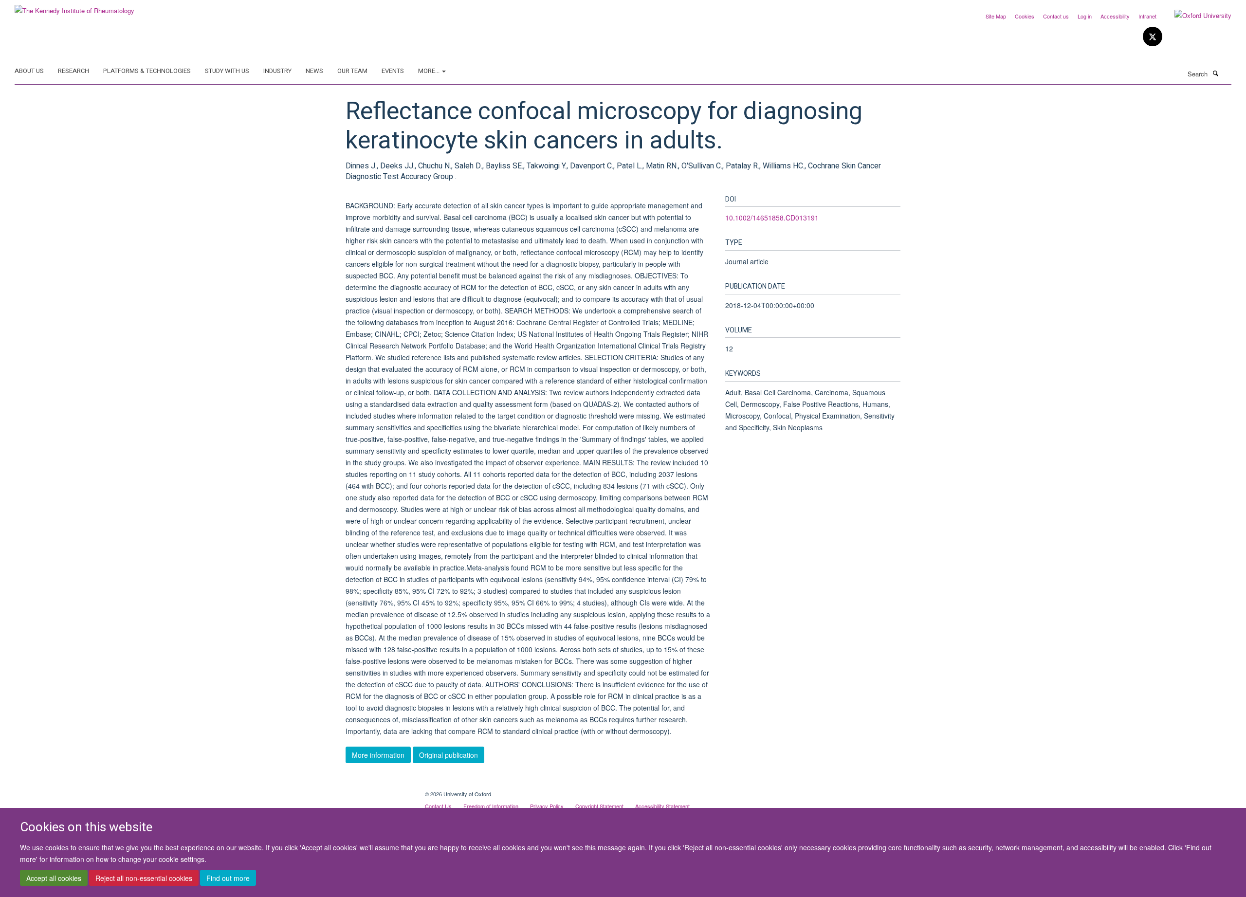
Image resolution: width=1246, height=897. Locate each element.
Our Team (352, 70)
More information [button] (378, 755)
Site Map (996, 16)
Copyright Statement (599, 806)
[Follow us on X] (1152, 36)
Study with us (227, 70)
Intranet (1147, 16)
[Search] (1215, 73)
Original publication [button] (448, 755)
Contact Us (438, 806)
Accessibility (1115, 16)
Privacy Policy (547, 806)
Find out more (228, 878)
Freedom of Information (490, 806)
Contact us (1056, 16)
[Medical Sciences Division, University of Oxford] (212, 790)
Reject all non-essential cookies (143, 878)
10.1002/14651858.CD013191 (772, 217)
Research (73, 70)
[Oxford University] (1195, 15)
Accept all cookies (53, 878)
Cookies (1024, 16)
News (314, 70)
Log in (1085, 16)
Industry (277, 70)
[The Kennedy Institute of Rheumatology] (74, 7)
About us (29, 70)
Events (393, 70)
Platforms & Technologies (147, 70)
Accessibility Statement (662, 806)
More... (429, 70)
